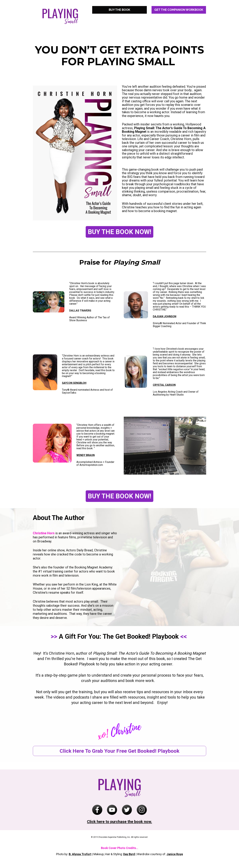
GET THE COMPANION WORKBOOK (178, 9)
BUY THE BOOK (119, 9)
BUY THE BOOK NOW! (119, 232)
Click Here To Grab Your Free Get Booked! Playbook (119, 751)
